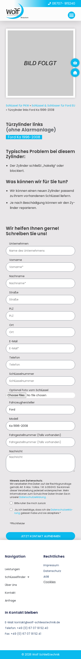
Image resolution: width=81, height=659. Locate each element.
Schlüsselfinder (15, 577)
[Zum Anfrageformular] (75, 63)
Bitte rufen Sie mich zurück (30, 503)
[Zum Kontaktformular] (75, 72)
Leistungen (12, 569)
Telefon (14, 358)
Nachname (17, 276)
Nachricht (16, 451)
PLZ (11, 309)
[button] (71, 15)
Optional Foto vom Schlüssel (28, 390)
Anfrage (10, 601)
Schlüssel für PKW (17, 105)
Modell (13, 419)
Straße (13, 292)
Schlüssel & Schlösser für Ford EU (53, 105)
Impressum (51, 565)
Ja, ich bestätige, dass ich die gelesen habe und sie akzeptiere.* (43, 511)
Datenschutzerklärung (32, 497)
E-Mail (13, 341)
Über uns (11, 585)
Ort (11, 325)
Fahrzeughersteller (22, 402)
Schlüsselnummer (21, 374)
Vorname (15, 260)
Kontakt (10, 593)
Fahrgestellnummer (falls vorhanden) (35, 435)
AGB (46, 577)
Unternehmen (19, 244)
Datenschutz (52, 571)
